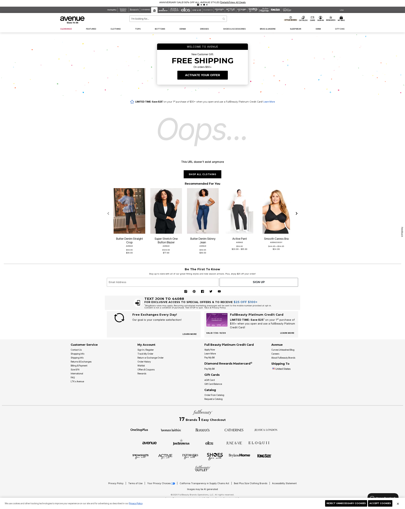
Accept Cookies (380, 503)
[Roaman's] (202, 429)
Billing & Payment (79, 365)
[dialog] (342, 10)
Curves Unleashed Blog (282, 349)
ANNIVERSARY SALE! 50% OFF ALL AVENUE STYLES (189, 2)
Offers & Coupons (146, 369)
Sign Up (259, 282)
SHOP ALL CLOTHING (202, 174)
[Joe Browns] (181, 442)
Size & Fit (75, 369)
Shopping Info (77, 353)
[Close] (398, 503)
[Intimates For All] (190, 456)
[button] (225, 2)
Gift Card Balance (213, 384)
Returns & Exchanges (81, 361)
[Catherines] (234, 429)
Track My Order (145, 353)
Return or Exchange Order (150, 357)
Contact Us (76, 349)
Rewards (141, 373)
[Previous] (108, 214)
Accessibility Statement (284, 483)
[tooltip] (112, 9)
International (77, 373)
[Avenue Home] (72, 20)
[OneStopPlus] (139, 429)
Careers (275, 353)
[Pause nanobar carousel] (198, 4)
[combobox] (178, 19)
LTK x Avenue (77, 381)
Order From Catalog (214, 395)
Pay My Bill (209, 357)
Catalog (210, 390)
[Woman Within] (171, 429)
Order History (144, 361)
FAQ (73, 377)
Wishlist (141, 365)
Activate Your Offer (202, 75)
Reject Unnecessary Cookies (346, 503)
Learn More (269, 101)
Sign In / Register (145, 349)
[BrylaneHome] (239, 456)
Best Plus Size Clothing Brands (251, 483)
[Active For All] (165, 456)
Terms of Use (135, 483)
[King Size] (264, 456)
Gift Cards (212, 375)
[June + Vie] (234, 442)
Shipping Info (77, 357)
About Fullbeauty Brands (283, 357)
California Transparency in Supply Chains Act (205, 483)
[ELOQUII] (259, 442)
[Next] (296, 214)
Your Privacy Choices (159, 483)
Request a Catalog (213, 399)
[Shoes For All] (215, 456)
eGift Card (209, 380)
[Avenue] (149, 442)
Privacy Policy (135, 503)
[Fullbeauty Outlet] (202, 468)
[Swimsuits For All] (140, 456)
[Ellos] (209, 442)
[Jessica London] (265, 429)
